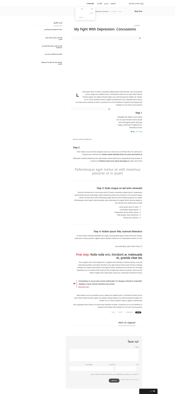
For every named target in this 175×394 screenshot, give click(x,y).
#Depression (129, 312)
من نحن (106, 3)
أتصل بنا (99, 3)
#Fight (120, 312)
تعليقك (137, 347)
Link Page (138, 131)
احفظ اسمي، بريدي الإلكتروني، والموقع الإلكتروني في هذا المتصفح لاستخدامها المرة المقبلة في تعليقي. (113, 374)
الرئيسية (113, 3)
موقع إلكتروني (88, 364)
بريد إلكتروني (112, 364)
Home (120, 11)
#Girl (113, 312)
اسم (137, 364)
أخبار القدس (113, 11)
